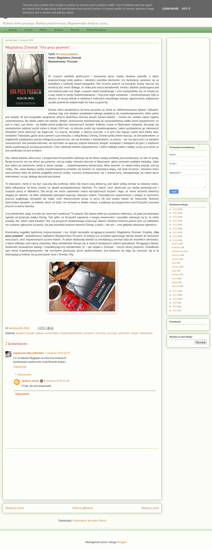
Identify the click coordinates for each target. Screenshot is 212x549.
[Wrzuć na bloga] (42, 328)
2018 (175, 240)
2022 (175, 225)
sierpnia (176, 259)
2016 (175, 295)
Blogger (121, 542)
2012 (175, 310)
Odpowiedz (20, 366)
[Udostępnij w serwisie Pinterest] (52, 328)
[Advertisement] (82, 474)
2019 (175, 236)
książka (20, 333)
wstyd (134, 333)
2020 (175, 232)
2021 (175, 229)
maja (174, 271)
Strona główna (82, 508)
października (178, 251)
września (176, 255)
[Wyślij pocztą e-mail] (39, 328)
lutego (175, 282)
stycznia (176, 286)
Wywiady (75, 29)
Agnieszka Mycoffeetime (28, 353)
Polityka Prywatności (96, 29)
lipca (174, 263)
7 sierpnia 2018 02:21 (57, 353)
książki (30, 333)
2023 (175, 221)
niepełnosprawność (71, 333)
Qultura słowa (30, 380)
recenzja (100, 333)
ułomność (124, 333)
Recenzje (13, 29)
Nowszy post (14, 508)
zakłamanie (146, 333)
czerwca (176, 267)
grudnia (175, 243)
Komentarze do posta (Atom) (89, 520)
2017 (175, 291)
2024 (175, 217)
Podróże (43, 29)
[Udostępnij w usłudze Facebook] (49, 328)
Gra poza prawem (67, 54)
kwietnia (176, 274)
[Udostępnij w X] (45, 328)
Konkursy (58, 29)
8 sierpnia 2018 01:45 (57, 380)
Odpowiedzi (24, 374)
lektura (40, 333)
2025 (175, 213)
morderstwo (52, 333)
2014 (175, 303)
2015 (175, 299)
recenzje (112, 333)
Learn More (170, 8)
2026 (175, 209)
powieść (89, 333)
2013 (175, 306)
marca (175, 278)
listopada (176, 247)
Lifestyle (28, 29)
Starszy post (150, 508)
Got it (186, 8)
